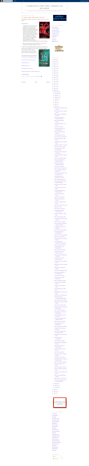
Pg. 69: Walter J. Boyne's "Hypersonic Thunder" (59, 163)
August (56, 99)
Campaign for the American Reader (44, 7)
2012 (55, 84)
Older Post (48, 82)
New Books (54, 39)
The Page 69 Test (55, 30)
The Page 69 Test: (29, 59)
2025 (55, 61)
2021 (55, 68)
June (56, 102)
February (56, 385)
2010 (55, 88)
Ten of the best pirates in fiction (60, 367)
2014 (55, 81)
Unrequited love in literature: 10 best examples (60, 312)
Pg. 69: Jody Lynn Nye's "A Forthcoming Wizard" (59, 118)
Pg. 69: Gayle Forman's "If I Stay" (60, 229)
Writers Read (54, 36)
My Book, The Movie (56, 31)
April (56, 106)
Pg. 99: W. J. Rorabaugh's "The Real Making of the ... (60, 332)
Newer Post (24, 82)
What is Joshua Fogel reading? (60, 216)
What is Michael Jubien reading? (60, 300)
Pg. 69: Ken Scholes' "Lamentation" (58, 338)
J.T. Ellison (24, 46)
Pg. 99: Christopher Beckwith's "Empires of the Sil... (60, 318)
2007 (55, 391)
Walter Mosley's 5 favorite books (60, 378)
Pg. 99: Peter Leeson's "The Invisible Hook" (59, 149)
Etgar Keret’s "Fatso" (58, 206)
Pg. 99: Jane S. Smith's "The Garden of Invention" (59, 160)
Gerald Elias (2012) (55, 418)
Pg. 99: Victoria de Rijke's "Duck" (60, 270)
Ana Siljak (54, 428)
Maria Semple (54, 426)
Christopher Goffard (56, 436)
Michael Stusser (55, 437)
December (57, 91)
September (57, 97)
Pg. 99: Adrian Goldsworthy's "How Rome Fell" (59, 191)
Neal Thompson (55, 447)
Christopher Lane (55, 434)
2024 (55, 63)
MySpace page (34, 57)
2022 (55, 66)
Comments (56, 458)
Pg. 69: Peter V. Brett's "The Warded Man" (59, 323)
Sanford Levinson (55, 444)
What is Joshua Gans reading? (60, 249)
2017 (55, 75)
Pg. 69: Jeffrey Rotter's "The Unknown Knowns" (59, 129)
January (56, 387)
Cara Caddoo (54, 413)
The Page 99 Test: (25, 62)
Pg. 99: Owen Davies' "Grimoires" (60, 136)
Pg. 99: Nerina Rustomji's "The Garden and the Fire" (60, 380)
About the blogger (55, 28)
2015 (55, 79)
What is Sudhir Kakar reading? (60, 280)
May (56, 104)
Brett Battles (54, 423)
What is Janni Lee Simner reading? (60, 235)
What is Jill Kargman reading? (60, 146)
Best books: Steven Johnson (59, 236)
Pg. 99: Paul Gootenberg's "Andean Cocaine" (59, 211)
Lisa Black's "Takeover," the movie (60, 144)
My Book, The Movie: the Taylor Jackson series (31, 71)
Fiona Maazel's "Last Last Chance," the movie (59, 252)
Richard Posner (55, 448)
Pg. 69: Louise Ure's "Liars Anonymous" (59, 278)
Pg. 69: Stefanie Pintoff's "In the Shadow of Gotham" (60, 181)
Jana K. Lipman (55, 425)
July (56, 100)
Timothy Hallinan (55, 421)
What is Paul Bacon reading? (59, 310)
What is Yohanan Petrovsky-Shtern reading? (59, 346)
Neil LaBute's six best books (59, 357)
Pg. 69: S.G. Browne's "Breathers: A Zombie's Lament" (60, 224)
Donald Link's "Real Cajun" (59, 197)
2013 (55, 83)
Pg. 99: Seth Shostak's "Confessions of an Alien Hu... (60, 242)
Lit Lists (53, 38)
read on (39, 44)
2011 (55, 86)
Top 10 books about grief (59, 352)
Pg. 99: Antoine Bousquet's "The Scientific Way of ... (60, 173)
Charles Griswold (55, 439)
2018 (55, 74)
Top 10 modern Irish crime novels (60, 168)
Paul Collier (54, 445)
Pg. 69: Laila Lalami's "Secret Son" (60, 205)
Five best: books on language (59, 221)
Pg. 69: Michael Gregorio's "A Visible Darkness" (60, 273)
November (57, 93)
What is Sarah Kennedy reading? (60, 326)
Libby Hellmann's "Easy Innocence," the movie (59, 176)
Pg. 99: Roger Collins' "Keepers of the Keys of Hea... (60, 359)
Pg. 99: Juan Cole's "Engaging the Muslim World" (60, 307)
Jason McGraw (55, 415)
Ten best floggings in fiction (59, 135)
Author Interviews (55, 35)
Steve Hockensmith (55, 431)
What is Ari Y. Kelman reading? (60, 158)
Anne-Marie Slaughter (56, 442)
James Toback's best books (59, 166)
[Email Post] (41, 76)
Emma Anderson (55, 429)
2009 (55, 90)
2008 (55, 389)
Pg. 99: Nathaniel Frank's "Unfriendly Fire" (59, 232)
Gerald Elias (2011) (55, 420)
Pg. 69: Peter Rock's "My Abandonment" (59, 247)
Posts (55, 456)
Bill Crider (54, 432)
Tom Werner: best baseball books (60, 295)
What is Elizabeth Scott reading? (60, 362)
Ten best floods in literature (59, 275)
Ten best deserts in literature (59, 208)
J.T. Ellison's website (25, 57)
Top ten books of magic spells (60, 305)
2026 (55, 59)
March (56, 383)
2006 (55, 393)
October (56, 95)
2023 (55, 64)
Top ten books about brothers (59, 244)
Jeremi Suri (54, 450)
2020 (55, 70)
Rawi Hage (54, 417)
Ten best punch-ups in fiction (59, 321)
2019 (55, 72)
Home (36, 82)
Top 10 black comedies (58, 126)
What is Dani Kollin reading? (59, 179)
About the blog (55, 27)
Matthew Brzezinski (56, 440)
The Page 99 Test (55, 33)
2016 (55, 77)
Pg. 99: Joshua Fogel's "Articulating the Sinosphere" (60, 297)
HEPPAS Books (55, 41)
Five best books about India (59, 340)
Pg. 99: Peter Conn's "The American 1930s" (59, 258)
